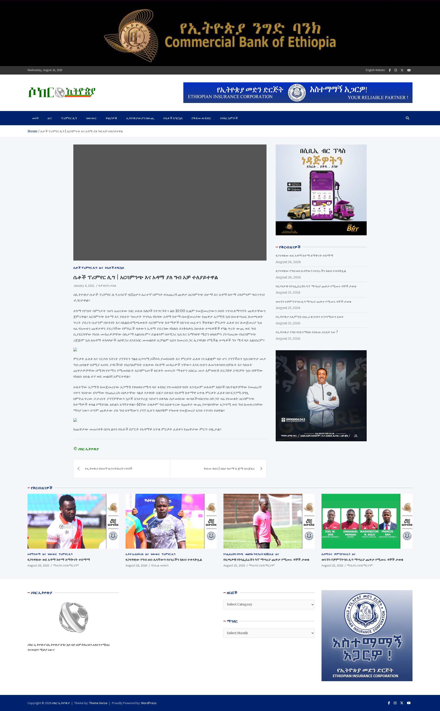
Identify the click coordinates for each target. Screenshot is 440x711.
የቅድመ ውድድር (201, 118)
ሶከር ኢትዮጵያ (61, 703)
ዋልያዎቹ (111, 118)
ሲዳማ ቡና (327, 554)
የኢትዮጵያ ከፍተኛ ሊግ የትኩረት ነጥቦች (108, 469)
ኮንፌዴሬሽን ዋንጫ (233, 554)
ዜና (50, 118)
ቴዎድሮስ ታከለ (107, 285)
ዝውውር (91, 118)
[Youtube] (408, 70)
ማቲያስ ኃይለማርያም (66, 565)
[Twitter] (402, 70)
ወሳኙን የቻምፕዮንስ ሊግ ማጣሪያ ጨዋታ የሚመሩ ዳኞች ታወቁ (313, 302)
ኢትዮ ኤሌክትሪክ (134, 554)
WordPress (149, 703)
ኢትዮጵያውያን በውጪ (140, 118)
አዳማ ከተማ (34, 554)
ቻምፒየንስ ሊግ (342, 554)
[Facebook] (390, 70)
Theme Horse (98, 703)
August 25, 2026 (234, 565)
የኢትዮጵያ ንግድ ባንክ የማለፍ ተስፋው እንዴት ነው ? (307, 332)
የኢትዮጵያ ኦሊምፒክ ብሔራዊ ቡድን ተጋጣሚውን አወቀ (310, 317)
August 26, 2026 (38, 565)
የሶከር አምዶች (229, 118)
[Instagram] (396, 70)
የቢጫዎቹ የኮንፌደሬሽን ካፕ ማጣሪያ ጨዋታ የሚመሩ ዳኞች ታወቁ (316, 286)
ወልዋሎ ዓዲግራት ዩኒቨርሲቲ (259, 554)
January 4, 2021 (83, 285)
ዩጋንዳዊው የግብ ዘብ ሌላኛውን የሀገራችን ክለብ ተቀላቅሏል (311, 271)
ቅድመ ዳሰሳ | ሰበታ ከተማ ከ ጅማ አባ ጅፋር (229, 469)
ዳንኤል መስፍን (160, 565)
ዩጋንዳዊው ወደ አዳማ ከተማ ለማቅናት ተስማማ (304, 255)
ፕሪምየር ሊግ (69, 118)
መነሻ (35, 118)
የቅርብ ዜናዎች (41, 487)
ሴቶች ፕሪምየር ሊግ (85, 268)
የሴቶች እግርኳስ (172, 118)
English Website (375, 70)
